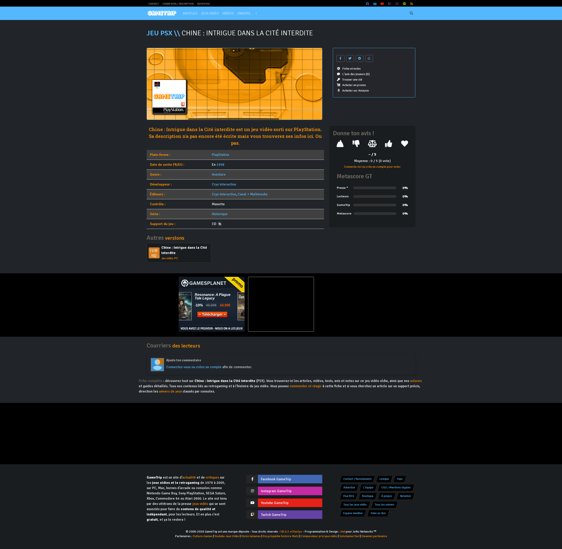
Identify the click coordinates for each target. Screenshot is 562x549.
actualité (189, 477)
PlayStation (220, 155)
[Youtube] (382, 4)
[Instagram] (397, 4)
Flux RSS (348, 496)
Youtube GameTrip (274, 503)
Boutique (367, 496)
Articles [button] (190, 13)
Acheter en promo (354, 85)
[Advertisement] (350, 304)
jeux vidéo (200, 504)
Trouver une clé (352, 79)
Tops (400, 479)
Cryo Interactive (224, 184)
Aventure (219, 174)
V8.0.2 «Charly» (291, 531)
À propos (386, 496)
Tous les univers (384, 504)
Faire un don (378, 513)
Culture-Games (203, 536)
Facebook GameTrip (276, 479)
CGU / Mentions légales (396, 487)
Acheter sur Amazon (355, 90)
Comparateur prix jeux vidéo (319, 536)
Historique (220, 214)
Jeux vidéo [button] (210, 13)
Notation (405, 496)
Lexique (384, 479)
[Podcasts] (404, 4)
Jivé (342, 531)
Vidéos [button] (228, 13)
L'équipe (368, 487)
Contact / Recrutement (357, 479)
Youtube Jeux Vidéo (226, 536)
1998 (220, 164)
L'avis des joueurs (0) (356, 74)
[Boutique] (375, 4)
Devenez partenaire (374, 536)
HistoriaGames (251, 536)
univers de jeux (170, 391)
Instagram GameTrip (276, 491)
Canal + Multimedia (252, 194)
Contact (153, 3)
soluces (416, 381)
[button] (256, 13)
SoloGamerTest (349, 536)
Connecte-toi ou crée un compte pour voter (372, 167)
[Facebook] (367, 4)
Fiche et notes (351, 68)
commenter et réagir (306, 386)
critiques (212, 477)
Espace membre (353, 513)
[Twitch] (389, 4)
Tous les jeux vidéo (355, 504)
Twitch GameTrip (273, 515)
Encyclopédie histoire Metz (281, 536)
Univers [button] (243, 13)
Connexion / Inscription (178, 3)
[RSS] (412, 4)
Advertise (203, 3)
